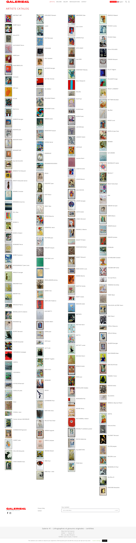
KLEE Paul (79, 99)
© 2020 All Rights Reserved (13, 510)
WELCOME (59, 1)
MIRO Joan (79, 377)
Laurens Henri (80, 158)
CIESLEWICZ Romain (50, 15)
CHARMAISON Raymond (19, 430)
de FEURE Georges (50, 68)
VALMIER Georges (113, 343)
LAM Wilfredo (80, 127)
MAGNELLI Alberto (81, 229)
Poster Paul (113, 1)
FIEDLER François (49, 248)
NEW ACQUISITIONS (75, 1)
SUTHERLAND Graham (114, 257)
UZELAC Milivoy (112, 333)
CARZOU (15, 362)
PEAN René (79, 463)
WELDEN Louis (112, 456)
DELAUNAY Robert (50, 98)
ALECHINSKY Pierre (18, 45)
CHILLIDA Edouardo (18, 451)
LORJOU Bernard (81, 219)
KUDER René (79, 109)
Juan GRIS (79, 59)
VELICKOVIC (111, 396)
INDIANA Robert (49, 451)
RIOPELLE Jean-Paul (113, 131)
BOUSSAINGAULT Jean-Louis (21, 265)
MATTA (78, 335)
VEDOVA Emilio (112, 385)
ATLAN (15, 98)
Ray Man (110, 110)
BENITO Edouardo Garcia (20, 181)
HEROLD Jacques (49, 440)
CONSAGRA (48, 48)
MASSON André (80, 304)
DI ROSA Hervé (49, 142)
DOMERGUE (48, 153)
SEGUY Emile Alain (113, 184)
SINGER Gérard (112, 226)
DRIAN (46, 173)
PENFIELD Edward (113, 15)
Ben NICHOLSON (18, 161)
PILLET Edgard (112, 69)
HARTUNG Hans (49, 410)
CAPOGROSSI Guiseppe (19, 352)
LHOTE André (80, 212)
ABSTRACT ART (17, 15)
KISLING (78, 92)
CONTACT (83, 1)
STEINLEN (110, 247)
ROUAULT (110, 173)
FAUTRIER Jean (49, 238)
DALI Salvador (48, 58)
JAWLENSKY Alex (80, 15)
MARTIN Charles (80, 286)
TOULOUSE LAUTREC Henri (115, 305)
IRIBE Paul (47, 461)
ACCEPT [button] (104, 540)
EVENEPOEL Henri (50, 227)
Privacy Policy (41, 508)
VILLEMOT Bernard (113, 435)
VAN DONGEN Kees (113, 353)
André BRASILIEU (18, 65)
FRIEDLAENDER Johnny (51, 280)
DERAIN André (49, 119)
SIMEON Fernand (112, 206)
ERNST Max (48, 206)
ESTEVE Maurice (49, 216)
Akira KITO (16, 35)
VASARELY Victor (112, 376)
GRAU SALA (48, 369)
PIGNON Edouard (112, 59)
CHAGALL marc (17, 412)
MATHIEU (79, 314)
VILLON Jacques (112, 446)
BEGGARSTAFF (17, 150)
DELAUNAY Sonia (49, 108)
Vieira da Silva (111, 425)
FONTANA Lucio (49, 258)
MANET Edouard (80, 257)
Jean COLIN (79, 26)
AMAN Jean (16, 55)
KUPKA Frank (80, 116)
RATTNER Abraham (113, 99)
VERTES (110, 414)
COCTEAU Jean (49, 38)
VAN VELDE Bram (112, 364)
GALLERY (65, 1)
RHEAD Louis (111, 120)
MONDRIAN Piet (80, 398)
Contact (40, 510)
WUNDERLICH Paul (113, 467)
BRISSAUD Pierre (18, 305)
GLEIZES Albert (49, 321)
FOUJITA (47, 268)
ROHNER (110, 141)
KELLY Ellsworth (80, 81)
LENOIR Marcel (80, 179)
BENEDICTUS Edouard (19, 171)
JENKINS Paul (80, 38)
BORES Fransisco (18, 255)
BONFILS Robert (17, 233)
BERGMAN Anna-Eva (19, 202)
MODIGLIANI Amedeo (82, 388)
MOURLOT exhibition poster (84, 429)
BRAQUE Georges (18, 272)
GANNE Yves (48, 291)
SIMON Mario (111, 216)
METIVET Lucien (80, 345)
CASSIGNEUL (16, 372)
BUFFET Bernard (17, 331)
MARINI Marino (80, 276)
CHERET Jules (17, 440)
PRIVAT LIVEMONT (113, 89)
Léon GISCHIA (80, 190)
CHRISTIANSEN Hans (19, 461)
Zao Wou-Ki (111, 477)
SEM (109, 195)
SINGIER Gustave (112, 237)
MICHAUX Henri (80, 356)
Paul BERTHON (80, 450)
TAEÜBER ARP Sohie (113, 267)
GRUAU (47, 390)
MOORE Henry (80, 408)
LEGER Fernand (80, 169)
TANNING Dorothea (113, 285)
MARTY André (80, 297)
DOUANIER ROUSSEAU (51, 163)
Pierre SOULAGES (112, 49)
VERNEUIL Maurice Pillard (115, 403)
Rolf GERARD (111, 153)
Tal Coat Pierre (112, 278)
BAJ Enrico (16, 109)
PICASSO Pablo (112, 37)
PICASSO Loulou (112, 26)
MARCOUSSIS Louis (81, 269)
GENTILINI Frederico (50, 301)
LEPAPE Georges (80, 201)
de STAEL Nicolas (49, 79)
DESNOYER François (50, 130)
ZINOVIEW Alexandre (113, 487)
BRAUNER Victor (17, 283)
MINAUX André (80, 366)
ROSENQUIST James (113, 163)
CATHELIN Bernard (18, 383)
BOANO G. (16, 222)
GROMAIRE (48, 380)
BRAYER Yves (16, 293)
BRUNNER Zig (17, 321)
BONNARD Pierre (18, 244)
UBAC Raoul (111, 316)
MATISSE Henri (80, 324)
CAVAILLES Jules (17, 390)
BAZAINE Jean (17, 129)
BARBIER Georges (18, 119)
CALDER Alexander (18, 342)
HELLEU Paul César (50, 420)
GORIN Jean (48, 331)
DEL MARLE (48, 89)
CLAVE (46, 26)
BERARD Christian (18, 191)
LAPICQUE (79, 147)
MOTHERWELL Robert (82, 418)
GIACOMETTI (48, 311)
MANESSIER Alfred (81, 247)
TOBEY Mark (111, 295)
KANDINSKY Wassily (81, 70)
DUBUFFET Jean (49, 183)
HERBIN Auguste (49, 430)
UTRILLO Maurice (113, 326)
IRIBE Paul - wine (49, 471)
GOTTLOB (47, 348)
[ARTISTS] (52, 1)
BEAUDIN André (17, 139)
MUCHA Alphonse (81, 439)
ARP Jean (15, 88)
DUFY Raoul (48, 194)
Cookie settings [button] (96, 540)
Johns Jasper (79, 48)
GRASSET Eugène (49, 359)
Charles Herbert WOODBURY (21, 419)
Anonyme (15, 77)
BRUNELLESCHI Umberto (20, 312)
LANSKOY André (80, 137)
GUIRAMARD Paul (49, 400)
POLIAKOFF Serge (113, 79)
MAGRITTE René (80, 240)
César (14, 402)
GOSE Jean (47, 341)
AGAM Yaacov (17, 25)
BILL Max (15, 212)
